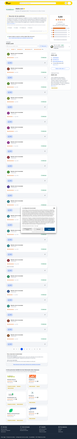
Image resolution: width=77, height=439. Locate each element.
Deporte (38, 386)
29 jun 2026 (16, 160)
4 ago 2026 (16, 116)
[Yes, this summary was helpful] (44, 31)
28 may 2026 (16, 263)
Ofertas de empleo (42, 431)
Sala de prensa (42, 430)
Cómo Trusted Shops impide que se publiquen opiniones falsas (21, 37)
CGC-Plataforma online (40, 437)
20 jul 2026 (16, 72)
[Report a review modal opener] (45, 63)
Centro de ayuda (23, 428)
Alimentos (18, 386)
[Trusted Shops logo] (8, 3)
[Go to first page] (14, 349)
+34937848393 (56, 57)
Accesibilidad (32, 437)
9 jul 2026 (16, 131)
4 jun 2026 (16, 324)
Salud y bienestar (11, 388)
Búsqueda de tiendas (24, 430)
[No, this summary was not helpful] (46, 31)
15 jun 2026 (16, 249)
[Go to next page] (37, 349)
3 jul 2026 (16, 294)
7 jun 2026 (16, 309)
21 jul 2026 (16, 57)
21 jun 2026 (16, 219)
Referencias (60, 431)
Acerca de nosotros (43, 428)
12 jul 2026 (16, 101)
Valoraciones (3, 431)
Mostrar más (55, 64)
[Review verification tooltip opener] (24, 8)
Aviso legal (3, 437)
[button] (66, 3)
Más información (33, 371)
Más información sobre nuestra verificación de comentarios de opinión (26, 364)
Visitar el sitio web (59, 68)
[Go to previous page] (16, 349)
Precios (59, 430)
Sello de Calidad (4, 428)
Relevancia (43, 46)
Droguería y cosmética (11, 386)
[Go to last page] (40, 349)
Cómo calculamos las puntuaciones (60, 39)
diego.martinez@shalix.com (58, 61)
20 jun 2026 (16, 234)
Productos (60, 428)
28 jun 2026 (16, 175)
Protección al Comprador (5, 430)
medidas (14, 356)
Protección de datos (10, 437)
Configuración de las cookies (22, 437)
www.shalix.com (56, 59)
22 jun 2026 (16, 190)
